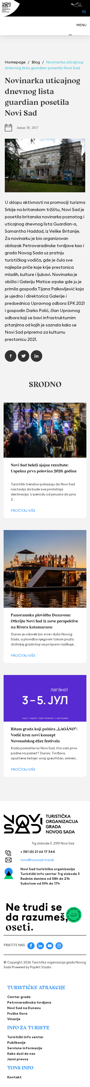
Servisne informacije (24, 1048)
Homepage (15, 62)
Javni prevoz (17, 1059)
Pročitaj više (23, 510)
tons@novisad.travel (37, 860)
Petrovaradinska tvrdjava (29, 1002)
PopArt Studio (40, 967)
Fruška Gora (17, 1013)
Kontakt (14, 1077)
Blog (36, 62)
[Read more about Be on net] (77, 4)
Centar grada (18, 997)
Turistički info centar (25, 1037)
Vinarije (13, 1019)
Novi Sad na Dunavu (24, 1008)
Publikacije (16, 1042)
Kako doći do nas (21, 1053)
